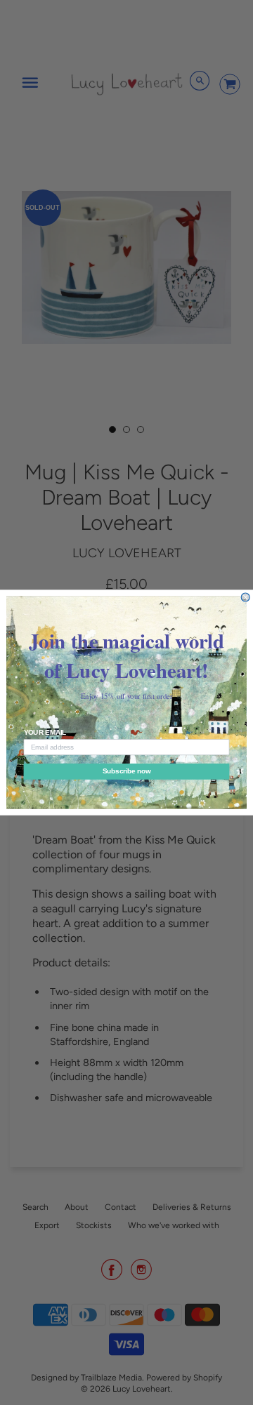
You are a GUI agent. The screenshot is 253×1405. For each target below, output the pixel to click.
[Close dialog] (245, 597)
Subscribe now (126, 771)
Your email (45, 732)
